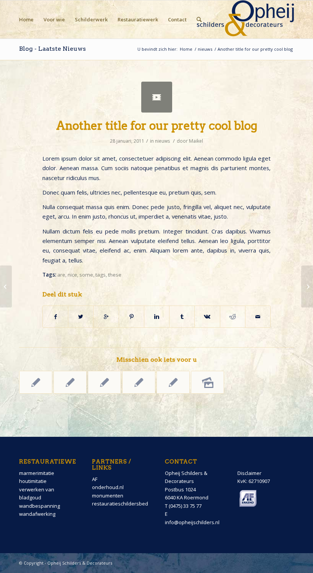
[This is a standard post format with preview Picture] (138, 382)
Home (186, 49)
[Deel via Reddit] (232, 316)
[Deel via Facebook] (55, 316)
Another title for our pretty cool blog (156, 125)
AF (94, 479)
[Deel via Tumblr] (181, 316)
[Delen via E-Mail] (257, 316)
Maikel (196, 141)
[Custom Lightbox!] (173, 382)
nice (72, 274)
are (61, 274)
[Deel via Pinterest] (131, 316)
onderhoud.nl (108, 487)
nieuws (205, 49)
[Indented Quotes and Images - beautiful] (70, 382)
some (86, 274)
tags (100, 274)
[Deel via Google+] (106, 316)
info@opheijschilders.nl (192, 522)
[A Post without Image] (35, 382)
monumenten (107, 495)
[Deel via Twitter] (80, 316)
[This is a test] (104, 382)
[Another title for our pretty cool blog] (156, 97)
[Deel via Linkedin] (156, 316)
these (114, 274)
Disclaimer (249, 473)
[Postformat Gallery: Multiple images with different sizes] (207, 382)
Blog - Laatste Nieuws (52, 48)
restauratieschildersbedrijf (123, 503)
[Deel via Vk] (207, 316)
